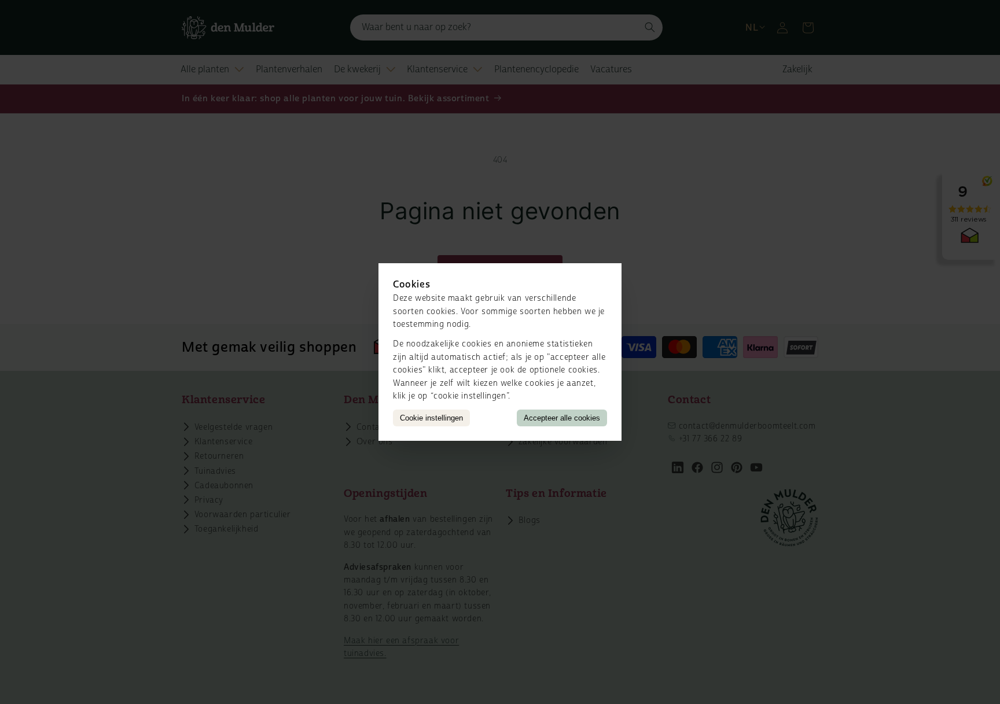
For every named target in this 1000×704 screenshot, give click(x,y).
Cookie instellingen (431, 418)
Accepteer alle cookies (562, 418)
